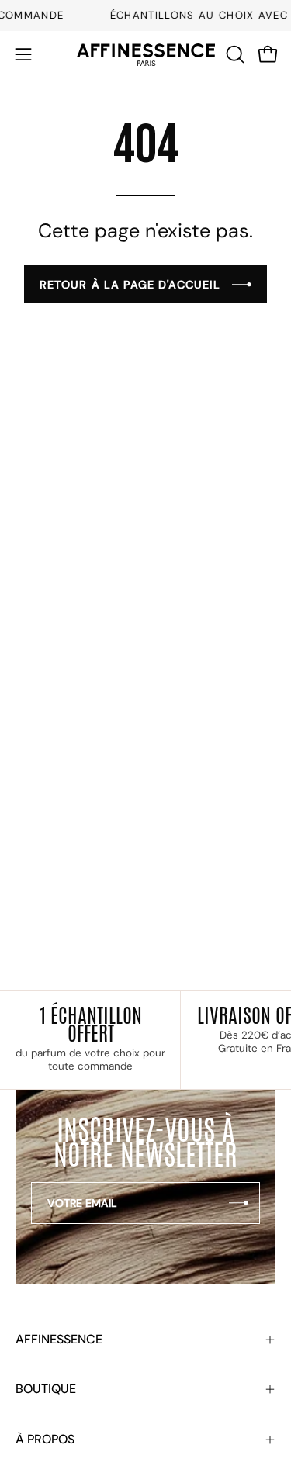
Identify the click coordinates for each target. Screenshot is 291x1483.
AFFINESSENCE (59, 1339)
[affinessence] (146, 55)
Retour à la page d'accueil (130, 285)
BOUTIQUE (46, 1389)
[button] (233, 54)
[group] (145, 15)
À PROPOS (45, 1439)
